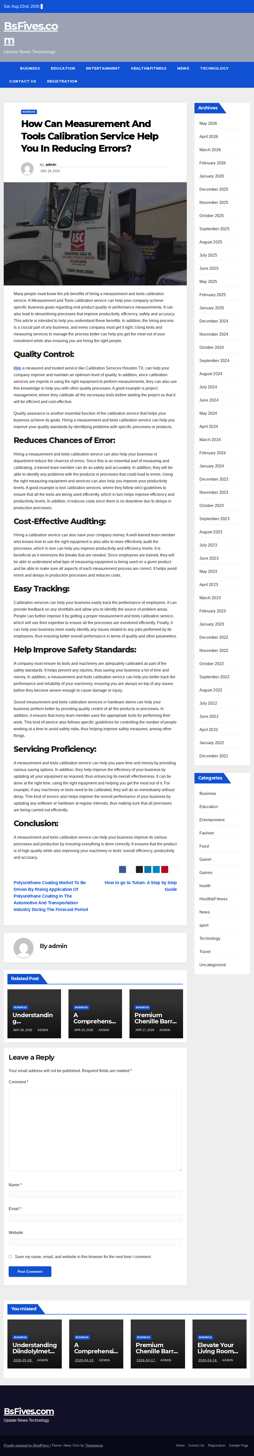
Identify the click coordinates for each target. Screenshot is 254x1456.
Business (30, 68)
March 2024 (210, 440)
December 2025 (213, 189)
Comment (18, 1082)
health (205, 886)
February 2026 (212, 163)
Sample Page (238, 1445)
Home (180, 1445)
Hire (17, 368)
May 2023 (208, 571)
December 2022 (213, 637)
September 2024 (214, 361)
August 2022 (210, 690)
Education (63, 68)
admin (50, 164)
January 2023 (211, 624)
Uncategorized (212, 965)
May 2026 (208, 123)
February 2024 (212, 453)
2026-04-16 (208, 1360)
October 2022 (211, 664)
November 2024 (213, 334)
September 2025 (214, 229)
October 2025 (211, 216)
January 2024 (211, 466)
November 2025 (213, 202)
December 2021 (213, 756)
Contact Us (22, 81)
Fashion (206, 833)
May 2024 (208, 413)
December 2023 (213, 479)
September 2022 (214, 677)
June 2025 (209, 268)
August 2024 (210, 374)
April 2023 (208, 585)
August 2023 (210, 532)
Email (15, 1209)
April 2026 (208, 137)
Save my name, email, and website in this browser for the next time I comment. (83, 1257)
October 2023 (211, 505)
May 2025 (208, 281)
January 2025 (211, 308)
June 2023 (209, 558)
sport (203, 925)
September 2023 (214, 519)
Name (15, 1185)
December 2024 (213, 321)
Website (16, 1232)
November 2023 (213, 492)
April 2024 (208, 426)
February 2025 (212, 295)
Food (204, 846)
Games (205, 872)
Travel (205, 952)
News (183, 68)
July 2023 (208, 545)
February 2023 (212, 611)
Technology (214, 68)
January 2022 (211, 743)
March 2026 (210, 150)
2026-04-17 (146, 1360)
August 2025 (210, 242)
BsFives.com (29, 1411)
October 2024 (211, 347)
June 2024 (209, 400)
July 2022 (208, 703)
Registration (62, 81)
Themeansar (94, 1445)
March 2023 (210, 598)
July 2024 (208, 387)
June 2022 (209, 716)
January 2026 (211, 176)
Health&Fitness (148, 68)
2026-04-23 (85, 1360)
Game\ (205, 859)
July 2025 (208, 255)
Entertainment (103, 68)
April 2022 (208, 730)
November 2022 (213, 650)
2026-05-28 (23, 1360)
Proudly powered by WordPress (27, 1445)
